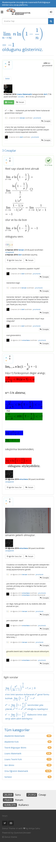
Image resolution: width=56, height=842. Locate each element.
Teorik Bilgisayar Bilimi (15, 747)
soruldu (21, 96)
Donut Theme (8, 828)
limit (7, 78)
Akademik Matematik (14, 736)
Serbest (8, 777)
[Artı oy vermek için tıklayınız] (5, 64)
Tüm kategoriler (17, 730)
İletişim (4, 816)
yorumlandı (37, 118)
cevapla (47, 121)
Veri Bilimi (9, 765)
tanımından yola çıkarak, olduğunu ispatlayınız (26, 707)
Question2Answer (22, 832)
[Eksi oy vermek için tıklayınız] (5, 66)
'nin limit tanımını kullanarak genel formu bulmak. (27, 697)
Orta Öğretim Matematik (16, 771)
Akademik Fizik (11, 741)
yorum (21, 102)
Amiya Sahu (34, 828)
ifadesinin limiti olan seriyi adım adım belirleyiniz (26, 716)
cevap (9, 102)
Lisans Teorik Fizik (13, 759)
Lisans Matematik (24, 94)
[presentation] (23, 34)
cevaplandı (9, 252)
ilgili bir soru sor (15, 260)
